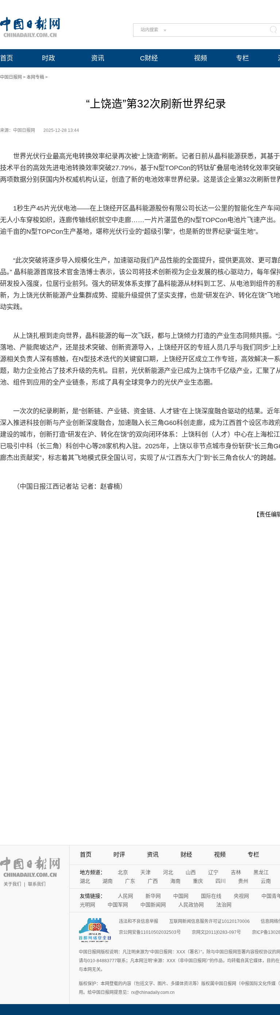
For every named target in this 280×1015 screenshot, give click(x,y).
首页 (6, 58)
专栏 (242, 58)
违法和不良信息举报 (138, 921)
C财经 (149, 58)
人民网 (125, 896)
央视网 (241, 896)
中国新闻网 (153, 905)
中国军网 (118, 905)
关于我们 (12, 884)
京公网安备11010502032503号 (150, 932)
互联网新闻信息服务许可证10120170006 (209, 921)
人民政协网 (191, 905)
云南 (266, 881)
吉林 (236, 872)
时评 (119, 854)
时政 (48, 58)
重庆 (198, 881)
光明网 (87, 905)
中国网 (180, 896)
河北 (168, 872)
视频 (200, 58)
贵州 (243, 881)
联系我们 (37, 884)
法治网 (224, 905)
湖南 (107, 881)
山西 (191, 872)
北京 (123, 872)
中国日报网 (11, 77)
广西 (153, 881)
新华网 (153, 896)
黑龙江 (261, 872)
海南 (175, 881)
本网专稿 (35, 77)
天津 (145, 872)
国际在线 (211, 896)
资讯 (97, 58)
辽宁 (213, 872)
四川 (220, 881)
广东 (130, 881)
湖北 (85, 881)
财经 (186, 854)
